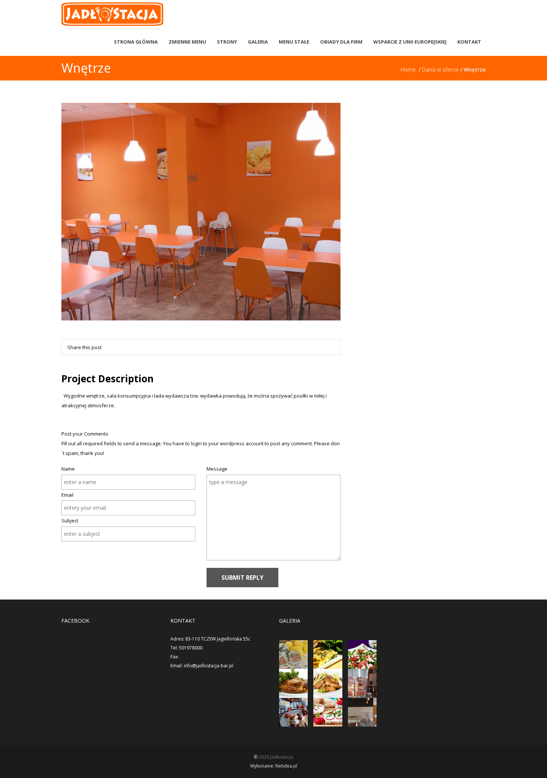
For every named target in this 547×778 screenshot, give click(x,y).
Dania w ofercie (441, 69)
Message (217, 468)
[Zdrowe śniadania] (327, 683)
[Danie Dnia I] (293, 654)
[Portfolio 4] (362, 712)
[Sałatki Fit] (362, 654)
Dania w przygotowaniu (219, 193)
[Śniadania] (327, 654)
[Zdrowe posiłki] (293, 683)
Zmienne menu (187, 41)
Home (410, 69)
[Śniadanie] (327, 712)
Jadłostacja (281, 757)
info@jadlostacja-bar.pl (208, 665)
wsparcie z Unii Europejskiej (410, 41)
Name (68, 468)
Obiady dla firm (341, 41)
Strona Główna (136, 41)
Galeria (258, 41)
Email (67, 494)
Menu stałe (294, 41)
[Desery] (362, 683)
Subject (69, 520)
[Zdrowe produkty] (293, 712)
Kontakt (469, 41)
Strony (227, 41)
